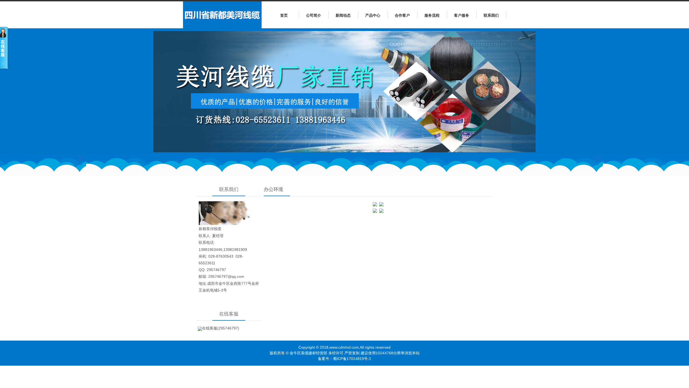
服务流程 (432, 15)
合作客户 (402, 15)
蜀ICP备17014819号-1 (352, 358)
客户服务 (461, 15)
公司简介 (313, 15)
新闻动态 (343, 15)
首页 (284, 15)
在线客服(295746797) (220, 328)
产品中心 (372, 15)
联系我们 (491, 15)
